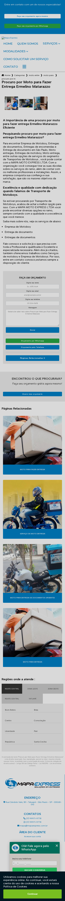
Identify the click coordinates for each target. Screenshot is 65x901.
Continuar (33, 894)
